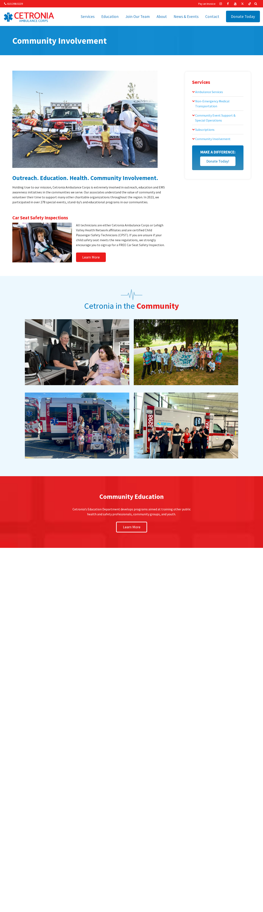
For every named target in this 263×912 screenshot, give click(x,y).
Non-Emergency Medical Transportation (212, 103)
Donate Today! (217, 161)
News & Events (186, 16)
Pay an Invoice (207, 4)
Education (110, 16)
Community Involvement (213, 139)
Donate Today (243, 16)
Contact (212, 16)
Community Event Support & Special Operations (215, 117)
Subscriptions (205, 129)
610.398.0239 (15, 4)
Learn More (91, 257)
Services (88, 16)
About (162, 16)
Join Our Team (137, 16)
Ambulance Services (209, 92)
